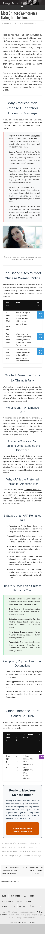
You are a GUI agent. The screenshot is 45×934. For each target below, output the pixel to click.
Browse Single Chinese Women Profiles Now (22, 829)
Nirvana (22, 919)
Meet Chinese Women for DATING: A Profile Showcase (33, 868)
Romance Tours (8, 903)
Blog (4, 893)
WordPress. (31, 919)
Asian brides (31, 23)
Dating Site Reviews (25, 898)
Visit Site (40, 314)
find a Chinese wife (20, 849)
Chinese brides (20, 846)
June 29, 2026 (17, 23)
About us (22, 903)
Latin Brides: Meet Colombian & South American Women (10, 868)
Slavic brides (7, 898)
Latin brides (29, 893)
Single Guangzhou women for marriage (25, 853)
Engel (6, 23)
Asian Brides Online (26, 842)
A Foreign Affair (11, 842)
